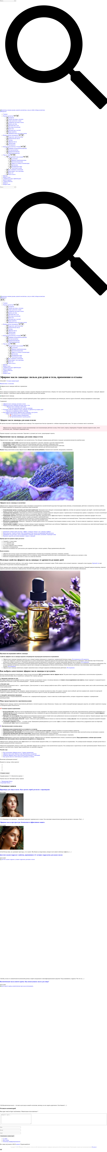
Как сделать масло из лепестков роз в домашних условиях (18, 756)
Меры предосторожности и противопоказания (18, 413)
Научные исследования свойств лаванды (17, 411)
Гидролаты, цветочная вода (15, 137)
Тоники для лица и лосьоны (15, 119)
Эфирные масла (12, 141)
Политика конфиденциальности (11, 1141)
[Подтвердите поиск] (15, 1)
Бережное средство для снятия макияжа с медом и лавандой (19, 536)
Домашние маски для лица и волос (17, 133)
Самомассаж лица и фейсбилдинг (12, 178)
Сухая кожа (14, 158)
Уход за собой (6, 155)
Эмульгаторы (11, 143)
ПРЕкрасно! (3, 111)
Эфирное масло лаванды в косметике (16, 406)
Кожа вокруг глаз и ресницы (16, 171)
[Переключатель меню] (17, 116)
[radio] (55, 764)
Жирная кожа (3, 383)
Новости (5, 183)
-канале (18, 1144)
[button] (53, 108)
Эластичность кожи (16, 168)
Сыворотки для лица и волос (16, 122)
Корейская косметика (14, 153)
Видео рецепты (12, 132)
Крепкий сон (95, 563)
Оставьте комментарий (13, 381)
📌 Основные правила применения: (19, 415)
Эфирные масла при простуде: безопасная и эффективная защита (22, 822)
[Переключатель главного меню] (2, 300)
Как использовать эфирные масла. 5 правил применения (18, 752)
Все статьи (6, 1140)
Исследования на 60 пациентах (80, 659)
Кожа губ (10, 172)
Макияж (5, 175)
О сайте (5, 1138)
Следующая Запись (6, 782)
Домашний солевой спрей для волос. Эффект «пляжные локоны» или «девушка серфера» (27, 531)
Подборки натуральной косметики (17, 148)
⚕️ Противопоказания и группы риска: (20, 416)
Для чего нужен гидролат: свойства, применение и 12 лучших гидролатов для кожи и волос (31, 855)
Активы (10, 140)
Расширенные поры (16, 166)
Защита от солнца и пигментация (20, 163)
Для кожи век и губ (13, 125)
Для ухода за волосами (14, 127)
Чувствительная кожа (17, 161)
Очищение (11, 117)
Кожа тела (11, 128)
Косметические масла (14, 138)
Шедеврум (94, 1147)
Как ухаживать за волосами (15, 169)
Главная (5, 114)
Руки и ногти (11, 174)
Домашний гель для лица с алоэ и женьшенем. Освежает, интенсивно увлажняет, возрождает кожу (29, 534)
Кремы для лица (12, 124)
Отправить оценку (5, 773)
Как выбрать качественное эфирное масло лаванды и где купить (20, 412)
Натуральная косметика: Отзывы (12, 146)
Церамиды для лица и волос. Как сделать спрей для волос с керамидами (25, 789)
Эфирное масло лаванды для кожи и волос (14, 404)
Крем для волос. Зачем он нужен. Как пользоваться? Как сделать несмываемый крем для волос (28, 533)
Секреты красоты (7, 181)
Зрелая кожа (14, 165)
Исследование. (85, 662)
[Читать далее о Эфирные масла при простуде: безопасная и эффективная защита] (11, 849)
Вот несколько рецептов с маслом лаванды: (21, 408)
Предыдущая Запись (6, 781)
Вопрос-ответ (6, 184)
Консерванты (11, 145)
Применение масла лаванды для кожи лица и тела (16, 405)
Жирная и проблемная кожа (18, 160)
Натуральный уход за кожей (15, 157)
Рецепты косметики (8, 116)
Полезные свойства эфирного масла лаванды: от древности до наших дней (23, 409)
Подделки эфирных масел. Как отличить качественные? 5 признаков (21, 755)
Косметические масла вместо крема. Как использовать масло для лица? (24, 981)
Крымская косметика (14, 151)
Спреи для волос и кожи (14, 121)
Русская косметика (13, 150)
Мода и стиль (6, 177)
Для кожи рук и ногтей (14, 130)
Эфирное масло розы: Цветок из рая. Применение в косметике (20, 754)
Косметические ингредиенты (11, 135)
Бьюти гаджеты (7, 180)
